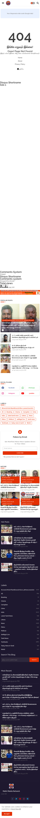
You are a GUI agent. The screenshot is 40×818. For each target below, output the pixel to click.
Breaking (9, 412)
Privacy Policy (20, 64)
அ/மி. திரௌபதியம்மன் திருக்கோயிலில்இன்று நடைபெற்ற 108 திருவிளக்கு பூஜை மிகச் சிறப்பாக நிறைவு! (24, 347)
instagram (11, 393)
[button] (33, 3)
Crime (34, 412)
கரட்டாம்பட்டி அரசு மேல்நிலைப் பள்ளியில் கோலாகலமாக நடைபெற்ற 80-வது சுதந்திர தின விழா (24, 358)
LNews (24, 415)
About (20, 61)
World (29, 423)
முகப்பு (20, 69)
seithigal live (21, 419)
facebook (12, 388)
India (3, 415)
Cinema (17, 412)
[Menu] (3, 3)
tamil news (31, 419)
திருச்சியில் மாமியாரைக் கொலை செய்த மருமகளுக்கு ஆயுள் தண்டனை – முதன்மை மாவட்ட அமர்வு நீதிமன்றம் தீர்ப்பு (29, 508)
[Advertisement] (20, 178)
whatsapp (31, 388)
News (31, 415)
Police (4, 419)
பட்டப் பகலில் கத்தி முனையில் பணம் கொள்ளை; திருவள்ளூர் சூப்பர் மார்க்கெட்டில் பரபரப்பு (25, 337)
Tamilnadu (5, 423)
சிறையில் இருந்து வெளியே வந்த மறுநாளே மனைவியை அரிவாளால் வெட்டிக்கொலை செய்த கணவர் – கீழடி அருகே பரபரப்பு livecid (10, 508)
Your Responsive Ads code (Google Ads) (20, 13)
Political (11, 419)
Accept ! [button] (7, 814)
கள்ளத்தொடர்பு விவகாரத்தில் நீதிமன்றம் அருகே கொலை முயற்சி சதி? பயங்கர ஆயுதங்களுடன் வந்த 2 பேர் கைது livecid (29, 486)
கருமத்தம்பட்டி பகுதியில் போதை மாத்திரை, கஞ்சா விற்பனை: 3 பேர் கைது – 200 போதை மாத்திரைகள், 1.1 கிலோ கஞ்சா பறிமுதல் (25, 368)
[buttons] (12, 798)
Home (20, 58)
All (3, 412)
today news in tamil (17, 423)
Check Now (14, 809)
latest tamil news (13, 415)
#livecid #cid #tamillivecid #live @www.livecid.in (17, 408)
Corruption (26, 412)
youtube (31, 393)
